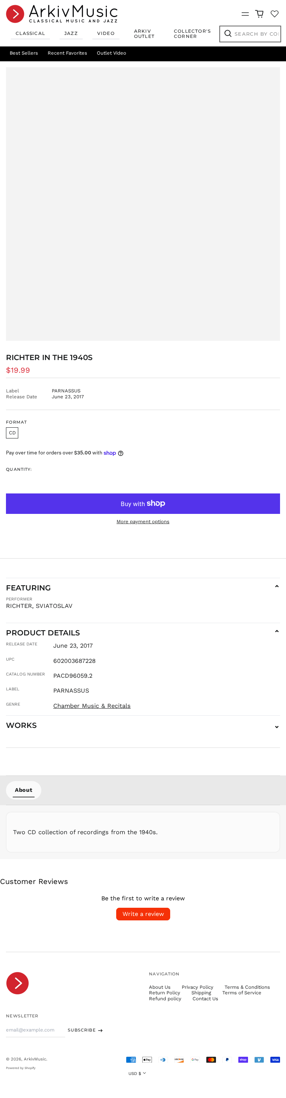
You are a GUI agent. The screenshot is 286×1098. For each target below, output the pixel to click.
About (23, 790)
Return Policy (164, 992)
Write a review (143, 913)
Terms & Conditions (247, 987)
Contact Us (205, 998)
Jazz (71, 33)
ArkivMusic (35, 1059)
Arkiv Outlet (144, 33)
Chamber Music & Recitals (92, 705)
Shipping (201, 992)
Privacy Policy (197, 987)
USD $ (134, 1073)
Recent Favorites (67, 53)
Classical (30, 33)
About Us (160, 987)
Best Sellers (24, 53)
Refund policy (165, 998)
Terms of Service (241, 992)
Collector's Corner (192, 33)
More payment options (143, 521)
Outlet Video (111, 53)
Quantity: (19, 469)
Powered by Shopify (20, 1068)
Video (106, 33)
